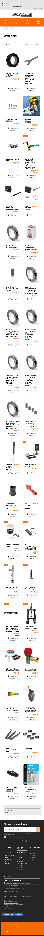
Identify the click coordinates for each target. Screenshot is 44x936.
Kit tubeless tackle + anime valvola (30, 789)
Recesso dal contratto (12, 914)
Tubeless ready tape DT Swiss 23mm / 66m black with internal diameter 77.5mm (31, 334)
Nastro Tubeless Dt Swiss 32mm (12, 246)
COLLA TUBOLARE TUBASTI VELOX (12, 708)
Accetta (7, 931)
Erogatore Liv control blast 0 (12, 588)
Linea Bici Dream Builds (8, 861)
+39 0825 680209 (11, 891)
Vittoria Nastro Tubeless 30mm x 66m (12, 75)
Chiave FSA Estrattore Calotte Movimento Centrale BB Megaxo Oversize (29, 78)
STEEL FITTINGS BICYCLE (12, 120)
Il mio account (34, 854)
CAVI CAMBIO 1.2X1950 (28, 207)
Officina (9, 810)
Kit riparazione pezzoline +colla (12, 669)
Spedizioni (22, 852)
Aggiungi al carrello (14, 89)
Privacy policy (21, 868)
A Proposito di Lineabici (9, 852)
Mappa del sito (35, 858)
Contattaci (35, 851)
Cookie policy (21, 873)
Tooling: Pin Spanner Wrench (29, 121)
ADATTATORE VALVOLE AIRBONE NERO (12, 789)
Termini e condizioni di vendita (23, 863)
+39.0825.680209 (12, 886)
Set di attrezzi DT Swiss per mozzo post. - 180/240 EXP (30, 424)
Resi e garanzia (21, 858)
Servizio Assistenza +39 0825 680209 (12, 7)
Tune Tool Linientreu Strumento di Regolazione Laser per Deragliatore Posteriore (30, 163)
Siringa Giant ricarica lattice (9, 467)
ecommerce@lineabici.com (15, 888)
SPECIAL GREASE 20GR (12, 545)
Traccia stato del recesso (12, 918)
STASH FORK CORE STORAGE (31, 627)
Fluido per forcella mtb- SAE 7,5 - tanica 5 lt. (31, 248)
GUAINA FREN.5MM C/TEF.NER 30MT (12, 207)
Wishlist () (39, 9)
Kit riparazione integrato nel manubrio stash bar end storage (12, 629)
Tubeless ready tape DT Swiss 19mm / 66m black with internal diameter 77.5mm (31, 380)
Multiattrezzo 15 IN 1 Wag (31, 465)
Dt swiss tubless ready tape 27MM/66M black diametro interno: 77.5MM (12, 425)
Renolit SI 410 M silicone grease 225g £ (12, 288)
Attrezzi (8, 807)
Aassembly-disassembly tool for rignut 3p (11, 506)
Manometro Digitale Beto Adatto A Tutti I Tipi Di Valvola (31, 709)
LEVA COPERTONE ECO (11, 749)
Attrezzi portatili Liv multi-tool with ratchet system (31, 547)
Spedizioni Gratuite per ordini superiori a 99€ (15, 5)
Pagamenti (22, 855)
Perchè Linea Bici (9, 856)
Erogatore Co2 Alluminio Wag (30, 669)
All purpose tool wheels (28, 506)
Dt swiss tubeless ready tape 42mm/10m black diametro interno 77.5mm (31, 290)
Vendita (9, 812)
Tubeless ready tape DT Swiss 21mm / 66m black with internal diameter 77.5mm (12, 380)
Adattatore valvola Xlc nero (31, 749)
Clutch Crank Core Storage (30, 588)
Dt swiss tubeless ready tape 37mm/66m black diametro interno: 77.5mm (12, 333)
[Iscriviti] (38, 829)
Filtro (9, 45)
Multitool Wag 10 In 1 (12, 159)
